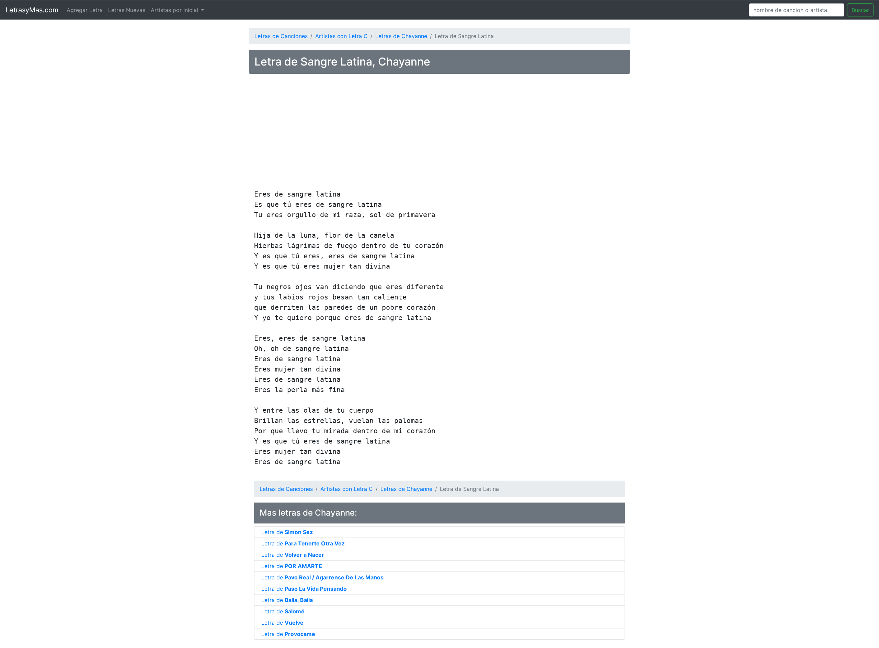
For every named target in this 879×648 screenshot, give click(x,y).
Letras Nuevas (126, 10)
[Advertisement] (439, 133)
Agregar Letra (85, 10)
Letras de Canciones (281, 36)
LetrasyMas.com (31, 10)
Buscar (860, 10)
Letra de (287, 532)
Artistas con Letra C (341, 36)
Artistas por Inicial (175, 10)
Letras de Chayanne (401, 36)
